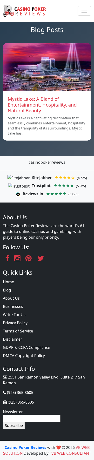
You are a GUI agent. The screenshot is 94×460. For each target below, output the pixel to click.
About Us (11, 298)
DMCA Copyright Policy (24, 355)
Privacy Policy (15, 322)
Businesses (13, 306)
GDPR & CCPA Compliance (26, 347)
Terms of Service (18, 331)
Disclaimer (12, 339)
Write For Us (14, 314)
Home (8, 281)
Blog (7, 290)
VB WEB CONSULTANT (71, 453)
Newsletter (13, 411)
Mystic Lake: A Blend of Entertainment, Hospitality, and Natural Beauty (42, 105)
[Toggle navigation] (84, 11)
